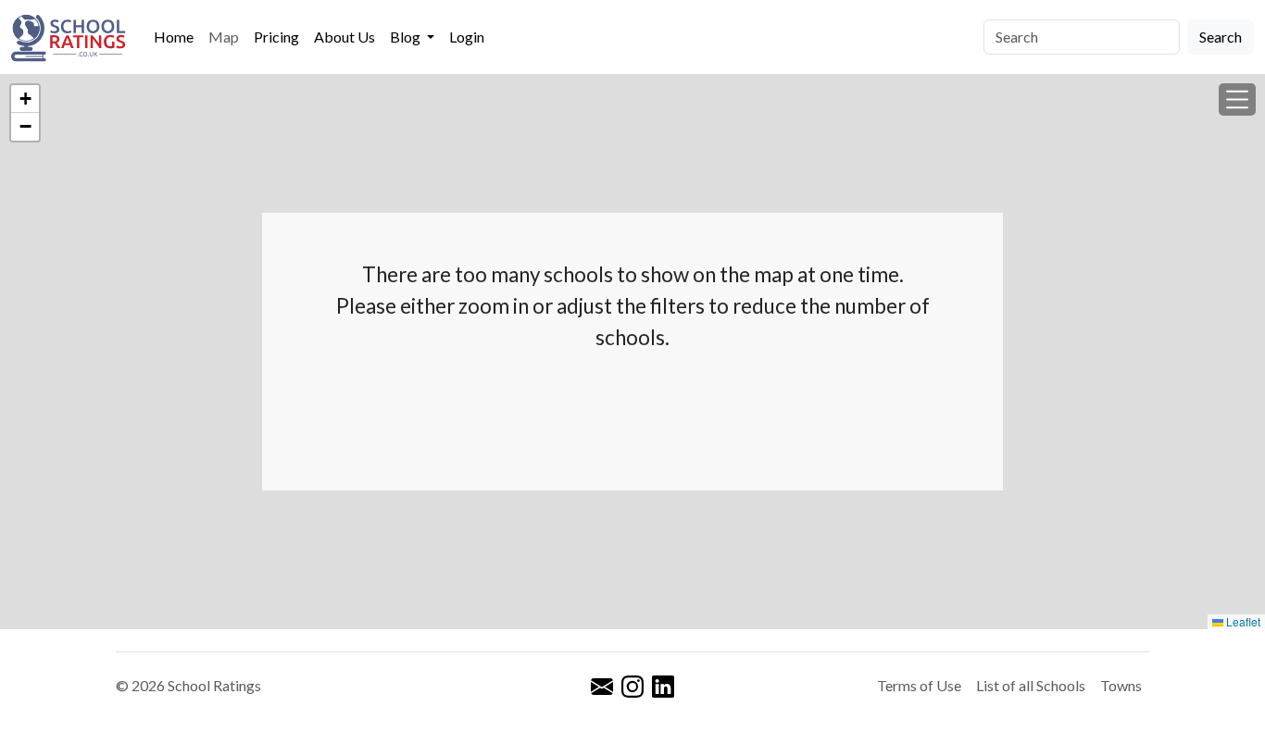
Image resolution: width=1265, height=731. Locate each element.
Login (466, 36)
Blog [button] (406, 36)
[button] (1237, 99)
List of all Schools (1030, 685)
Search (1220, 36)
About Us (344, 36)
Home (174, 36)
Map (223, 36)
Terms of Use (919, 685)
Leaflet (1241, 621)
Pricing (276, 36)
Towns (1121, 685)
